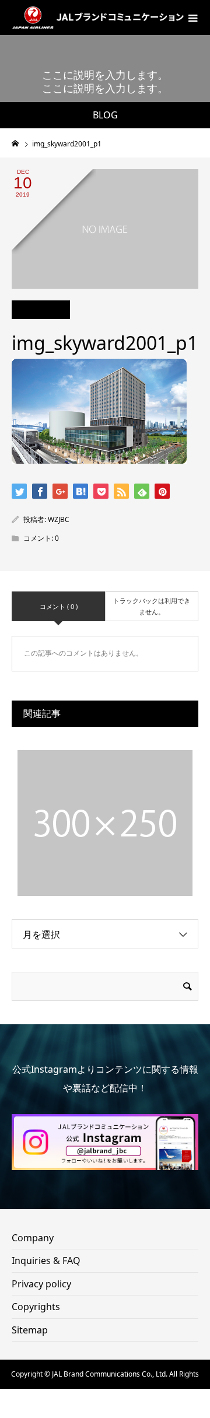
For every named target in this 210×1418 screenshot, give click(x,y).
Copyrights (36, 1306)
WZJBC (58, 519)
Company (33, 1237)
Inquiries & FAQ (46, 1260)
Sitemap (30, 1330)
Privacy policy (41, 1283)
